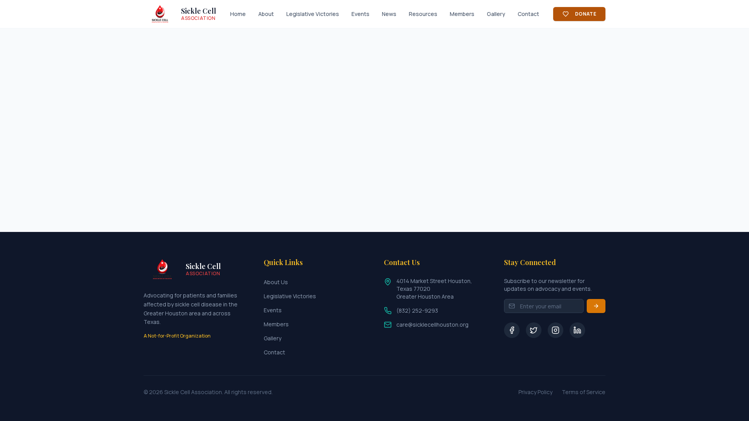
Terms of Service (583, 392)
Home (238, 14)
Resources (423, 14)
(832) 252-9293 (417, 310)
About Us (276, 282)
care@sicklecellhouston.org (432, 324)
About (266, 14)
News (389, 14)
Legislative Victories (312, 14)
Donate (585, 14)
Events (360, 14)
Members (462, 14)
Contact (528, 14)
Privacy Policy (535, 392)
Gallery (496, 14)
